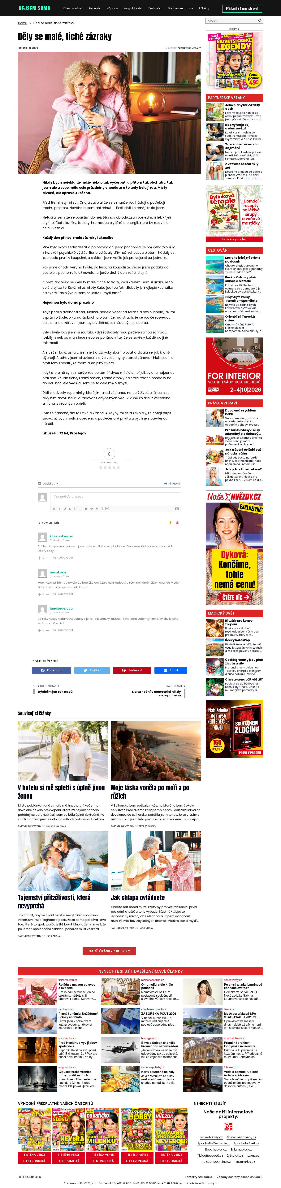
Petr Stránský (147, 826)
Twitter (95, 670)
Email (173, 670)
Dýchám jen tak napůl (56, 692)
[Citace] (86, 509)
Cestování (155, 8)
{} (102, 508)
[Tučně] (54, 509)
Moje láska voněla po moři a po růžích (150, 792)
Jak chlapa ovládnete (138, 897)
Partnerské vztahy (180, 8)
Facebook (54, 670)
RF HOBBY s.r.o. (31, 1177)
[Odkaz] (97, 509)
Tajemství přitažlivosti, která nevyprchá (54, 902)
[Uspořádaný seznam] (75, 509)
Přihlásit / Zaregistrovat (242, 8)
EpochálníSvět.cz (246, 1143)
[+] (107, 508)
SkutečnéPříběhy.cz (241, 1137)
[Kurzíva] (59, 509)
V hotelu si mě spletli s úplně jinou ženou (61, 792)
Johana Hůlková (28, 48)
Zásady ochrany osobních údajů (239, 1177)
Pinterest (135, 670)
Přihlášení (173, 483)
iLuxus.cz (253, 1155)
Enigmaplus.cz (241, 1149)
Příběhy (204, 8)
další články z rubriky (109, 951)
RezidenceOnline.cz (216, 1162)
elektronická (34, 1161)
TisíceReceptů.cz (210, 1155)
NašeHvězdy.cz (211, 1137)
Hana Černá (53, 936)
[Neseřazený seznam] (81, 509)
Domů (22, 23)
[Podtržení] (64, 509)
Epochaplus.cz (216, 1149)
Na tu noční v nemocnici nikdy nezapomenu (156, 694)
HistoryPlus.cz (245, 1162)
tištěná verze (34, 1154)
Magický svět (133, 8)
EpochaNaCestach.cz (213, 1143)
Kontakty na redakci (199, 1177)
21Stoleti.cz (235, 1155)
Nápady (112, 8)
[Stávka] (70, 509)
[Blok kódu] (91, 509)
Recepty (95, 8)
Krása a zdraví (73, 8)
